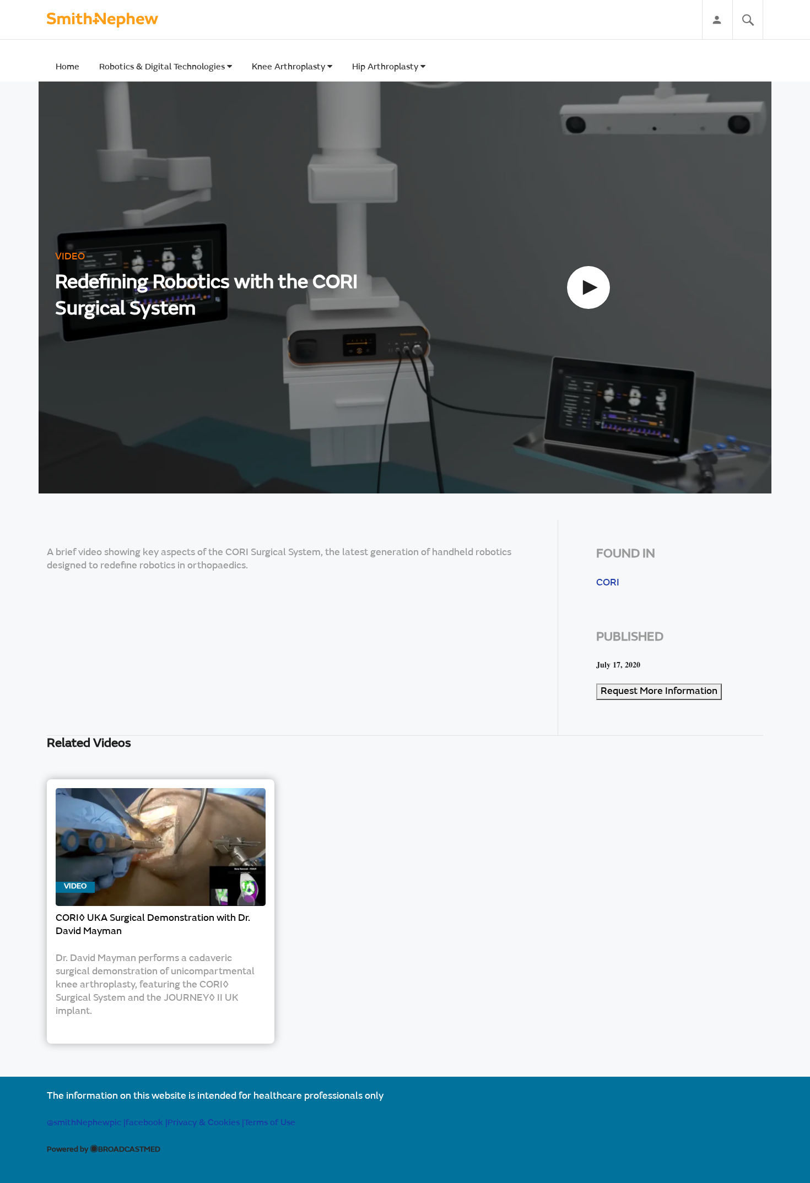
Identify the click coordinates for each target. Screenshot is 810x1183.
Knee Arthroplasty (289, 67)
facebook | (147, 1123)
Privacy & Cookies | (206, 1123)
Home (67, 67)
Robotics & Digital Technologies (163, 67)
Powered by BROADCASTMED (103, 1150)
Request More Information (659, 692)
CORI (607, 583)
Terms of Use (269, 1123)
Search (748, 20)
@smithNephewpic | (86, 1123)
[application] (405, 287)
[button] (588, 287)
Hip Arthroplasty (386, 67)
